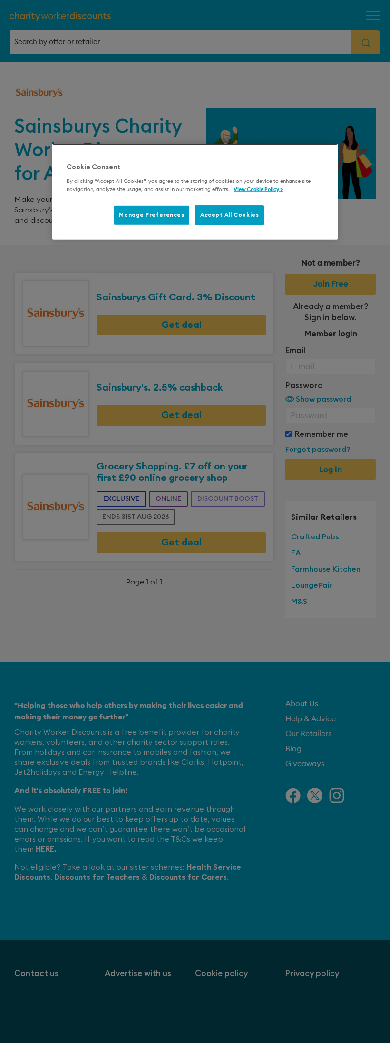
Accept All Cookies (229, 215)
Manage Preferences (151, 215)
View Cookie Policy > (258, 189)
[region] (195, 192)
